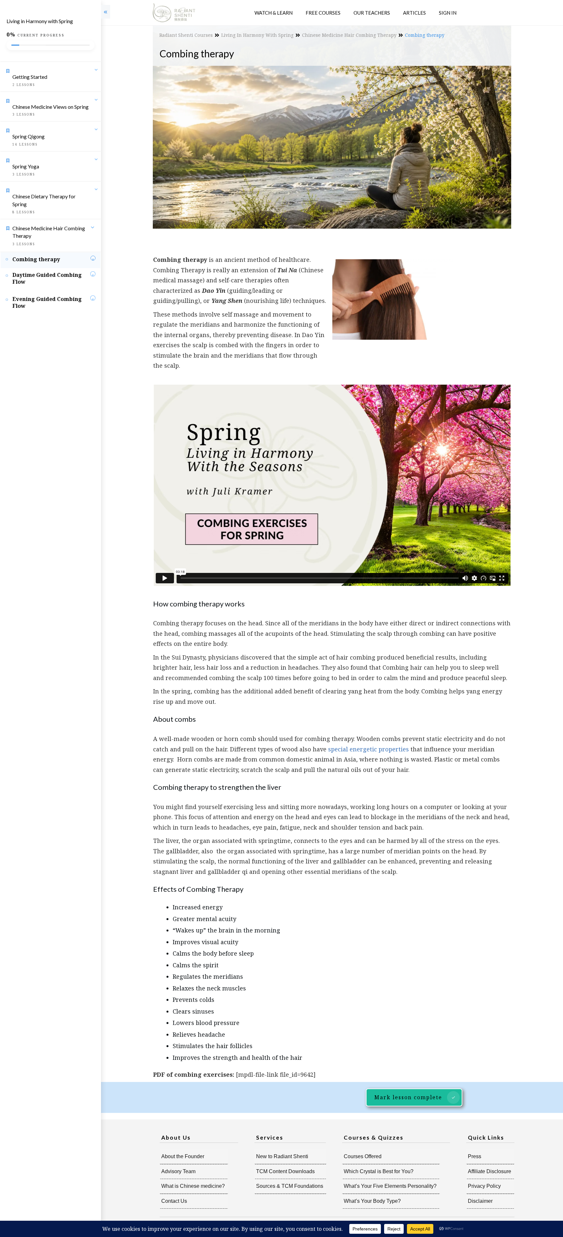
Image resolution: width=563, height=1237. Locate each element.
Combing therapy (36, 259)
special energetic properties (368, 749)
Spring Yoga (25, 166)
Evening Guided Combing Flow (47, 302)
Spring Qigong (28, 136)
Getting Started (29, 77)
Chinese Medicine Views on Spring (50, 107)
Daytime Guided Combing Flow (47, 278)
